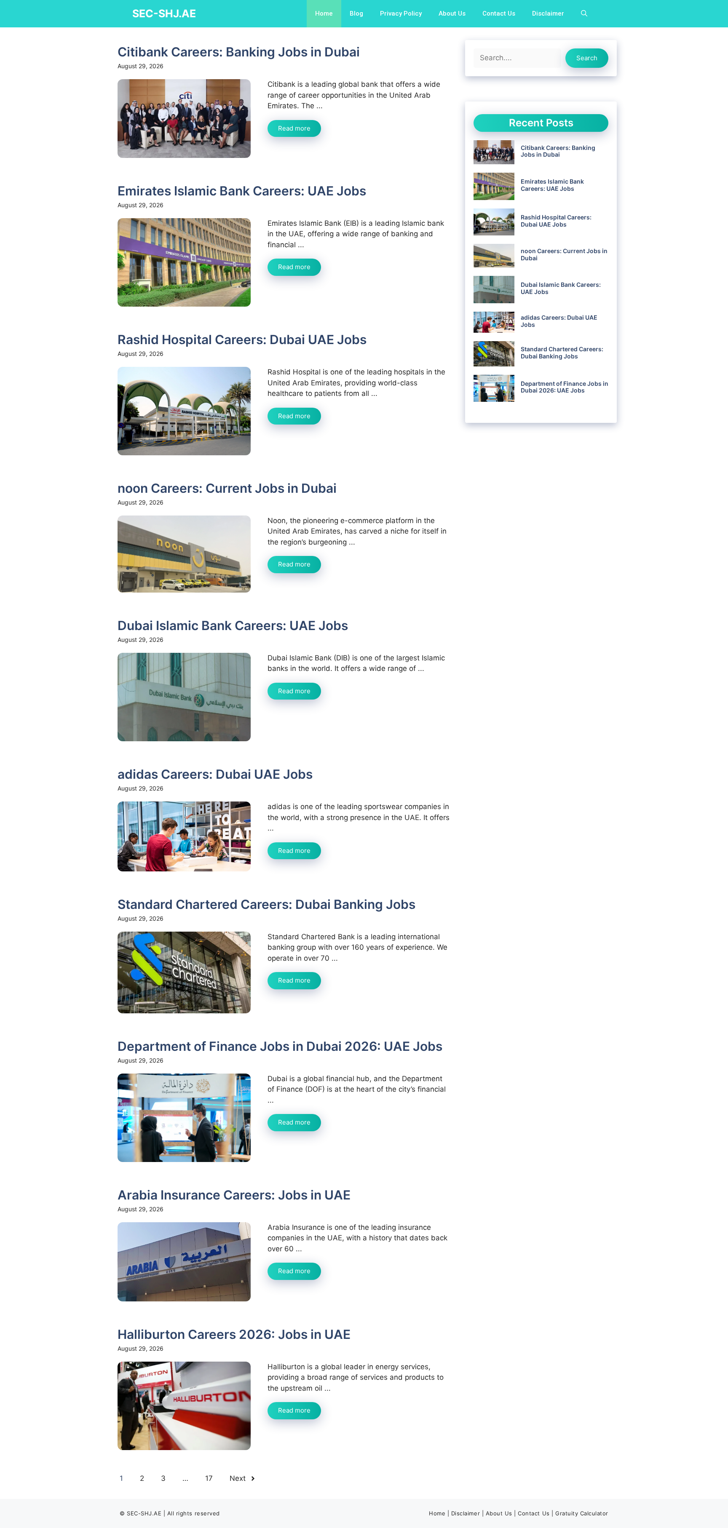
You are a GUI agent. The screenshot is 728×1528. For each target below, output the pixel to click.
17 (209, 1478)
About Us (452, 13)
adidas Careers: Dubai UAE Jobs (215, 774)
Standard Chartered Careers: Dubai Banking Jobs (266, 904)
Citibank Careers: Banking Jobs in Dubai (239, 51)
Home (324, 13)
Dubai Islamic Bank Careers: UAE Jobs (233, 625)
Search (586, 58)
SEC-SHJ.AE (164, 13)
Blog (356, 13)
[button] (584, 13)
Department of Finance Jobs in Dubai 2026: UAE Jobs (280, 1046)
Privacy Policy (401, 13)
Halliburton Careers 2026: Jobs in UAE (234, 1334)
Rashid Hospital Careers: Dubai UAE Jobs (242, 339)
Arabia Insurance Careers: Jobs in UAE (234, 1194)
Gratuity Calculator (581, 1513)
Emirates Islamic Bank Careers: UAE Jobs (242, 190)
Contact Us (498, 13)
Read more (294, 128)
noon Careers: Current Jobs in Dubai (227, 488)
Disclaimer (548, 13)
